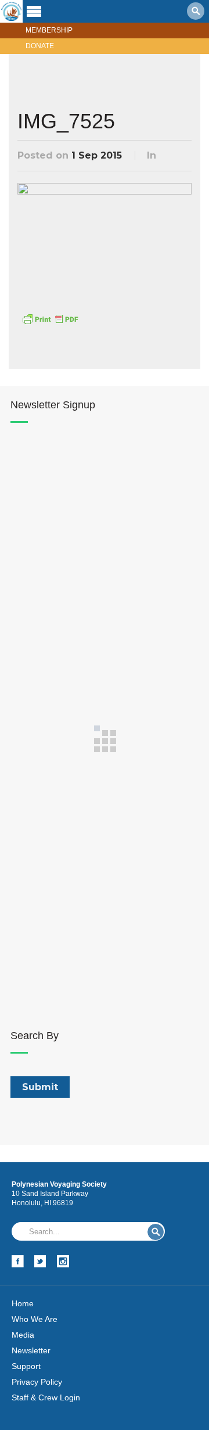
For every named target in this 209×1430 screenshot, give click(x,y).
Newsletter (31, 1350)
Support (26, 1366)
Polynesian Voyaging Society (11, 11)
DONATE (40, 46)
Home (23, 1303)
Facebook (18, 1261)
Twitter (40, 1261)
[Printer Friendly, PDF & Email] (49, 317)
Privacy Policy (37, 1381)
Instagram (63, 1261)
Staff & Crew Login (46, 1397)
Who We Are (34, 1319)
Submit (155, 1232)
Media (23, 1334)
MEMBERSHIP (49, 30)
